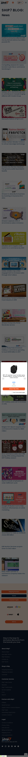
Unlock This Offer (14, 389)
